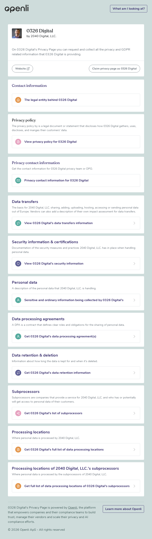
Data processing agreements (38, 319)
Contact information (29, 85)
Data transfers (25, 201)
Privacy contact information (36, 162)
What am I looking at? (129, 9)
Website (20, 68)
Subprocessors (26, 391)
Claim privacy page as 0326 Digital (114, 68)
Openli (72, 507)
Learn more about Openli (123, 509)
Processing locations (31, 432)
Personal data (24, 282)
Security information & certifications (45, 242)
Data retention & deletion (35, 355)
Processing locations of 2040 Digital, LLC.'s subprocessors (65, 468)
